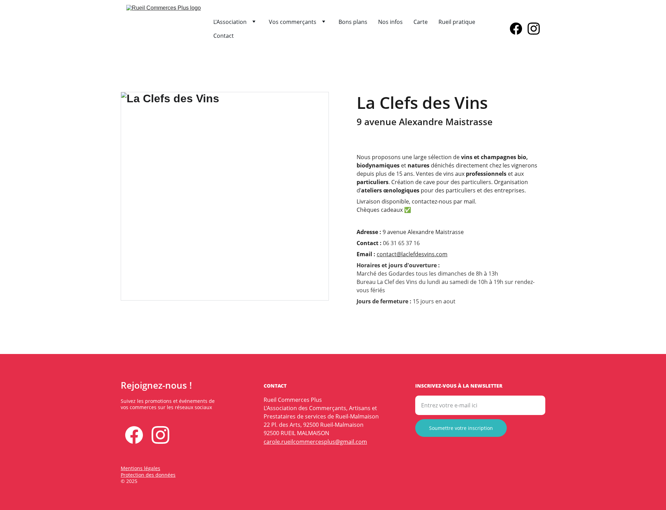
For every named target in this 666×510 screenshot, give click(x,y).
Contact (223, 36)
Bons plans (353, 22)
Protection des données (148, 475)
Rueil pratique (456, 22)
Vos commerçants (292, 22)
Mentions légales (140, 468)
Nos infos (390, 22)
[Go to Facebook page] (519, 29)
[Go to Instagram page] (534, 29)
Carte (420, 22)
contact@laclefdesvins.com (412, 254)
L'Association (230, 22)
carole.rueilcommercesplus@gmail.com (315, 442)
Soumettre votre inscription (461, 428)
